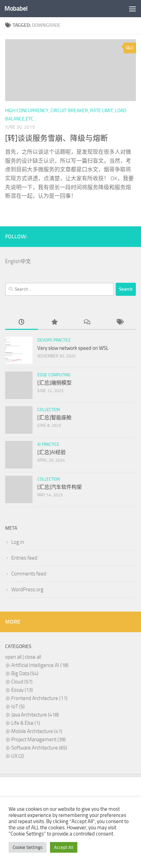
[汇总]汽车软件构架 (59, 487)
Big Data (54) (24, 673)
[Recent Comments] (86, 322)
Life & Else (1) (25, 723)
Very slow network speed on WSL (72, 348)
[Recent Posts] (21, 322)
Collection (48, 409)
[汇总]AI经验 (51, 452)
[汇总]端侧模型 (54, 383)
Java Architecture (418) (35, 715)
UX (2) (17, 756)
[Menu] (132, 8)
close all (33, 657)
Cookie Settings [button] (27, 847)
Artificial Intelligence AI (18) (39, 665)
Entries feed (24, 558)
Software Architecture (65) (39, 748)
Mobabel (16, 8)
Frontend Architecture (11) (39, 698)
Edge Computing (53, 375)
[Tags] (119, 322)
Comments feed (28, 574)
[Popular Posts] (54, 322)
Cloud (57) (22, 682)
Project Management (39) (38, 739)
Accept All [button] (63, 847)
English (13, 261)
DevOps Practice (54, 340)
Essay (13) (22, 690)
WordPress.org (27, 589)
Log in (17, 542)
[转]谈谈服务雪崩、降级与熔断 (56, 138)
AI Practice (48, 444)
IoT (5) (18, 706)
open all (13, 657)
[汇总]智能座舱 (54, 417)
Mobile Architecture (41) (36, 731)
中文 (26, 261)
